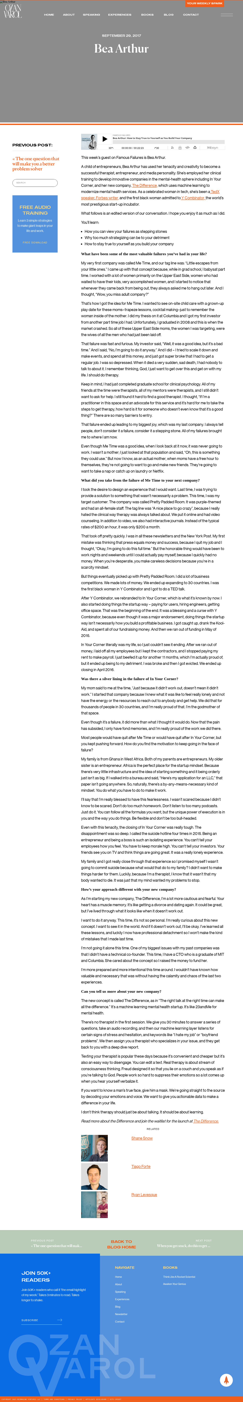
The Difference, (145, 185)
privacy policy (75, 1399)
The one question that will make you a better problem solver (35, 164)
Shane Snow (142, 1138)
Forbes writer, (107, 197)
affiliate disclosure (96, 1399)
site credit (115, 1399)
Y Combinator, (193, 197)
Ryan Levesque (144, 1194)
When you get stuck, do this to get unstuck (188, 1246)
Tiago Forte (140, 1166)
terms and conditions (54, 1399)
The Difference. (206, 1121)
